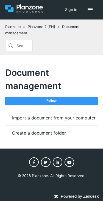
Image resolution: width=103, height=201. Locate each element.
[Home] (24, 11)
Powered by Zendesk (80, 196)
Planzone (13, 26)
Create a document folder (39, 133)
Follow (51, 101)
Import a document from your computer (54, 118)
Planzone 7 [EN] (41, 26)
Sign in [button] (71, 9)
